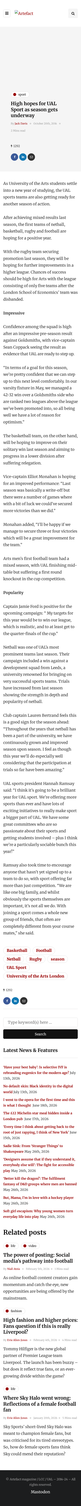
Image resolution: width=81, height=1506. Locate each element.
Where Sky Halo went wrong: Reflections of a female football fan (39, 1404)
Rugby (35, 959)
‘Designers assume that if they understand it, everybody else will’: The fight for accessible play (39, 1165)
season (57, 959)
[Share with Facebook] (14, 157)
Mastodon (40, 1491)
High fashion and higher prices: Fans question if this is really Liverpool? (40, 1326)
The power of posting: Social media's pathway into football (38, 1258)
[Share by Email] (31, 157)
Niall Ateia (13, 1268)
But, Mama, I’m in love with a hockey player (38, 1198)
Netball (14, 959)
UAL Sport (16, 967)
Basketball (17, 950)
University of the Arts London (35, 976)
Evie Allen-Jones (17, 1340)
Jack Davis (21, 123)
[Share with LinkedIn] (23, 157)
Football (44, 950)
